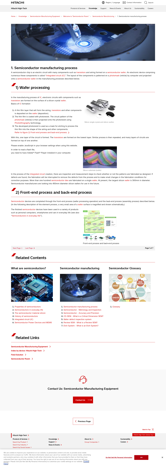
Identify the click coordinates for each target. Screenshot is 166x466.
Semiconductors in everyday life (26, 216)
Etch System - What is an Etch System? (81, 326)
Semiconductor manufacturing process (80, 307)
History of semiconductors (26, 316)
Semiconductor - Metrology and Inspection (82, 310)
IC (40, 97)
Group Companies (91, 442)
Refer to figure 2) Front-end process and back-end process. (41, 132)
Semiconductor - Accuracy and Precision (81, 313)
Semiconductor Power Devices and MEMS (33, 322)
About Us (127, 8)
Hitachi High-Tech (20, 435)
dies (67, 180)
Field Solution (17, 355)
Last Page (29, 248)
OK (141, 457)
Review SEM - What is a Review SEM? (80, 322)
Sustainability (139, 8)
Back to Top (147, 429)
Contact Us (80, 400)
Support (103, 8)
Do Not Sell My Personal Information (119, 457)
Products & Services (78, 8)
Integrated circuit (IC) (24, 319)
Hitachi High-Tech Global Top (143, 435)
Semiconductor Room (20, 359)
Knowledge (93, 8)
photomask (114, 75)
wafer (123, 72)
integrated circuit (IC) (55, 75)
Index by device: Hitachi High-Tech (26, 351)
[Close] (162, 457)
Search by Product (19, 442)
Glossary (116, 307)
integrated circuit (37, 174)
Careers (150, 8)
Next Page (17, 248)
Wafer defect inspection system (77, 319)
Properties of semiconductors (28, 307)
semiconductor (113, 72)
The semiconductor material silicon (30, 313)
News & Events (115, 8)
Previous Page (84, 421)
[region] (83, 457)
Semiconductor (17, 201)
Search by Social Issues (21, 447)
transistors (81, 72)
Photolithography (22, 123)
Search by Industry (19, 445)
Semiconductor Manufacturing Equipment (29, 346)
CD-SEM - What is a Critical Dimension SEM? (83, 316)
